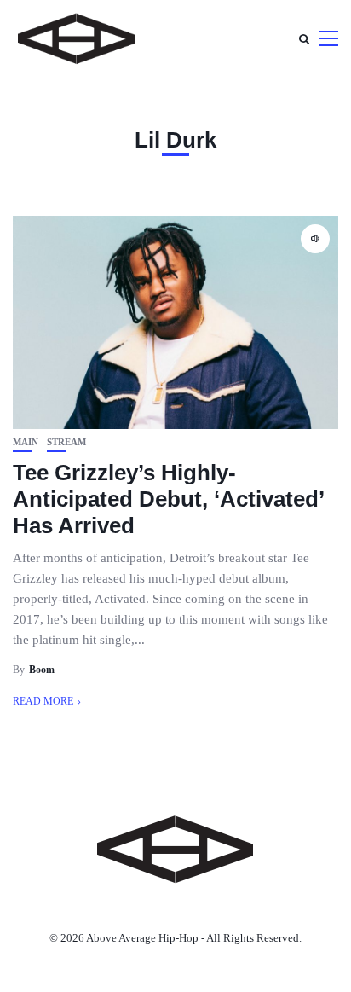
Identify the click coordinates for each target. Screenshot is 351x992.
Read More (43, 701)
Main (25, 442)
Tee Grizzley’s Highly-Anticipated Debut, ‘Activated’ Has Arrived (168, 499)
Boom (42, 670)
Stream (66, 442)
